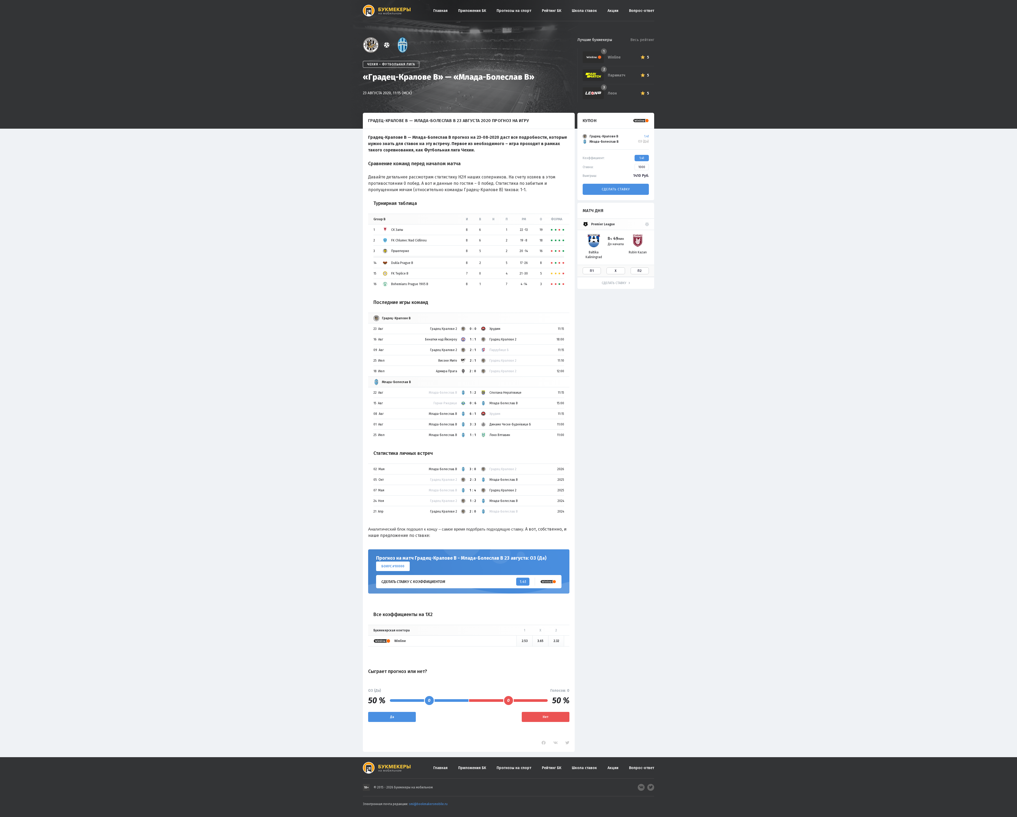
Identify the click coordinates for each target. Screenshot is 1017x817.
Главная (440, 10)
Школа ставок (584, 10)
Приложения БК (472, 10)
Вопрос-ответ (641, 10)
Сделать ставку (616, 189)
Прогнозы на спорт (514, 10)
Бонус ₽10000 (392, 566)
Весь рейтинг (642, 40)
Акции (613, 10)
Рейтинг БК (551, 10)
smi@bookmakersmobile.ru (428, 804)
